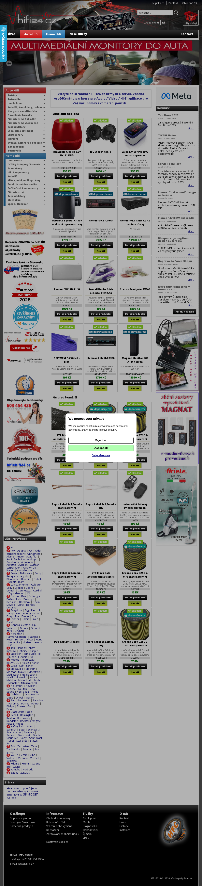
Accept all (101, 447)
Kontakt (187, 34)
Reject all (101, 440)
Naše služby (78, 34)
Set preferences (101, 455)
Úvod (12, 34)
